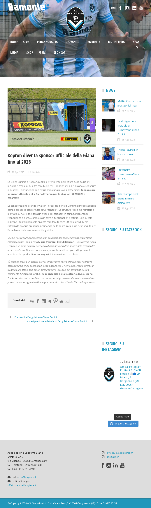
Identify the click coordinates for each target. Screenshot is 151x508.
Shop (29, 53)
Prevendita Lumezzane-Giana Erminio (128, 174)
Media (14, 53)
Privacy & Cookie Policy (120, 452)
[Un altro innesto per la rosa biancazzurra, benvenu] (108, 397)
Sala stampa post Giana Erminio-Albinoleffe (127, 198)
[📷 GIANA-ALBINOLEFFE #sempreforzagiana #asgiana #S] (122, 406)
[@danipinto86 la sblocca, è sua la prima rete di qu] (108, 406)
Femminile (93, 42)
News (136, 42)
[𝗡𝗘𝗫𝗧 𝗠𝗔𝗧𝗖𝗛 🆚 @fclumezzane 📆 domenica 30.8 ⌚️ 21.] (122, 397)
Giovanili (72, 42)
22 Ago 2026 (128, 208)
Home (14, 42)
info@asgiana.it (27, 477)
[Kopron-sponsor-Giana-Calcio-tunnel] (52, 117)
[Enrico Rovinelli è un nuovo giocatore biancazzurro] (137, 397)
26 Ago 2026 (128, 111)
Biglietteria (116, 42)
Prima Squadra (47, 42)
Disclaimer (113, 456)
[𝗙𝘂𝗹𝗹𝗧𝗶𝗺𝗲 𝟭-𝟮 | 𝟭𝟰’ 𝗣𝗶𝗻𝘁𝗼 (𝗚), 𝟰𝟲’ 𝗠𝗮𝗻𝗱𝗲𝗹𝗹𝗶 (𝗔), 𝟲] (137, 406)
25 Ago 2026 (128, 139)
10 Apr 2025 (18, 172)
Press (42, 53)
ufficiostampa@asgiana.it (22, 485)
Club (26, 42)
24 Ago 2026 (128, 183)
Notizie (36, 172)
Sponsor (59, 53)
